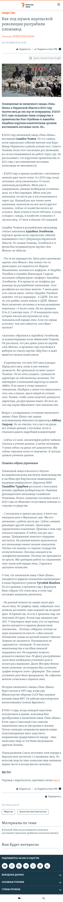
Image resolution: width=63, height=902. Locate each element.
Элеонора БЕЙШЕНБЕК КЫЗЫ (18, 36)
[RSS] (47, 866)
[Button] (23, 49)
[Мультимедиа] (19, 898)
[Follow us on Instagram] (12, 866)
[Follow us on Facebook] (19, 866)
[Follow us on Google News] (40, 866)
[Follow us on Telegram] (26, 866)
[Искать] (43, 898)
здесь (56, 780)
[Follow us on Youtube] (5, 866)
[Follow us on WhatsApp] (33, 866)
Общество (8, 13)
